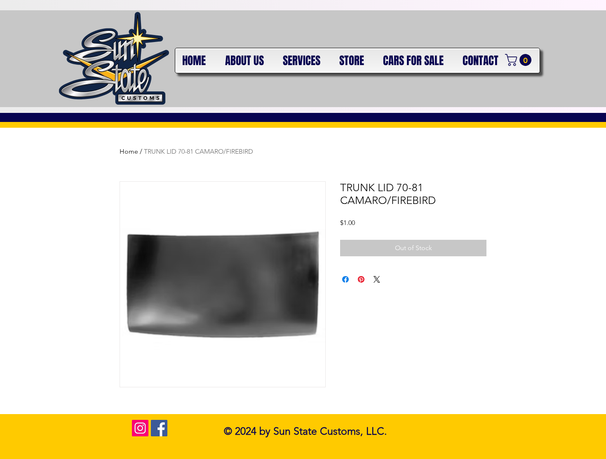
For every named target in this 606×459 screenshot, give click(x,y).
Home (129, 151)
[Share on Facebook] (345, 279)
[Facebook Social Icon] (159, 428)
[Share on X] (377, 279)
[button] (519, 60)
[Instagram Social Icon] (140, 428)
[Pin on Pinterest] (361, 279)
